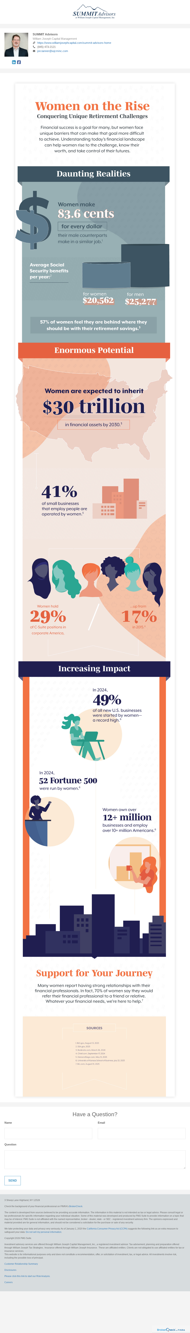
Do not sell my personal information (43, 1232)
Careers (8, 1282)
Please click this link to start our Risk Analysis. (27, 1276)
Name (8, 1122)
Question (10, 1144)
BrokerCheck (75, 1206)
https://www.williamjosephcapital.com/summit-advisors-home (74, 42)
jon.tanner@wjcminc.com (52, 51)
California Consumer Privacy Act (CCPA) (107, 1228)
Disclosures (10, 1270)
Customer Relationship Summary (21, 1264)
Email (101, 1122)
